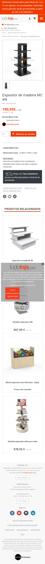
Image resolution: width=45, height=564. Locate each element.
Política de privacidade (16, 285)
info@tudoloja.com (11, 25)
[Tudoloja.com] (10, 18)
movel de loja (30, 188)
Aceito (12, 290)
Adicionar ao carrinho (23, 134)
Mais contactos (22, 477)
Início (22, 534)
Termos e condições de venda (22, 520)
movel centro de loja (11, 191)
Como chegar (22, 501)
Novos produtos (22, 530)
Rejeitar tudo (13, 296)
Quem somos (9, 530)
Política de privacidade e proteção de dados (23, 525)
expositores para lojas (12, 188)
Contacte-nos (35, 530)
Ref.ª (4, 103)
